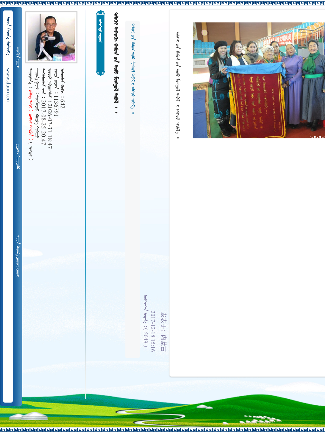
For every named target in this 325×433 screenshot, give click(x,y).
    (17, 256)
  (17, 57)
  (17, 156)
